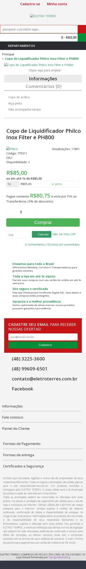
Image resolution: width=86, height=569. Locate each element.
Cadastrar (45, 345)
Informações (43, 78)
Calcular (43, 234)
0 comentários (35, 244)
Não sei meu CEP (63, 234)
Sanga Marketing (59, 557)
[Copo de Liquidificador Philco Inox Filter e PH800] (43, 65)
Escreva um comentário (63, 244)
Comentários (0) (43, 86)
